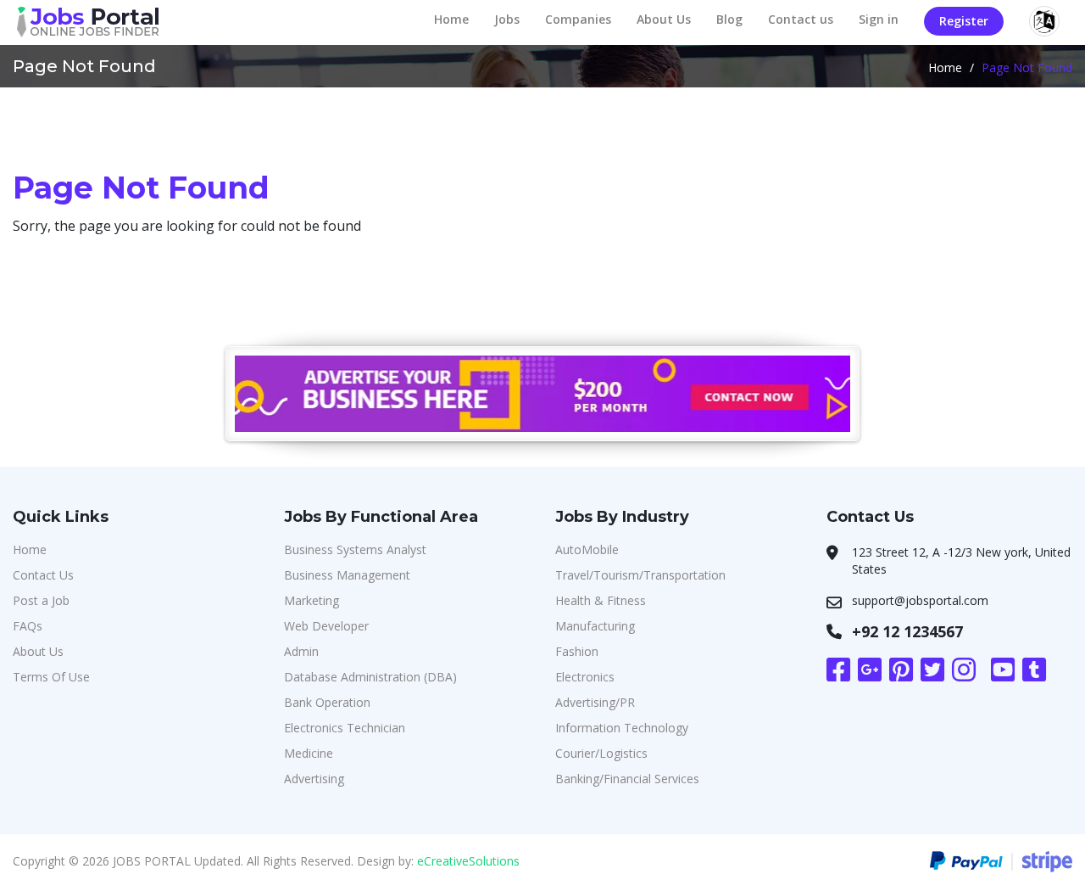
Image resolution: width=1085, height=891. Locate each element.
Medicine (308, 753)
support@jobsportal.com (920, 600)
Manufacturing (595, 626)
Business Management (347, 575)
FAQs (27, 626)
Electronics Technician (344, 728)
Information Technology (621, 728)
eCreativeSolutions (468, 861)
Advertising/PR (595, 702)
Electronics (585, 677)
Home (451, 19)
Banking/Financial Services (627, 779)
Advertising (314, 779)
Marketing (311, 600)
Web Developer (326, 626)
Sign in (879, 19)
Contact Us (43, 575)
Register (963, 21)
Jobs (507, 19)
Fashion (576, 651)
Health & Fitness (600, 600)
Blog (729, 19)
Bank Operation (327, 702)
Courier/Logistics (601, 753)
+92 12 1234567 (907, 631)
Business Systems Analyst (355, 549)
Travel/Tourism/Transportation (640, 575)
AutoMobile (587, 549)
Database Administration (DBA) (370, 677)
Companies (578, 19)
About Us (664, 19)
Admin (301, 651)
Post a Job (41, 600)
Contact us (800, 19)
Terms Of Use (51, 677)
